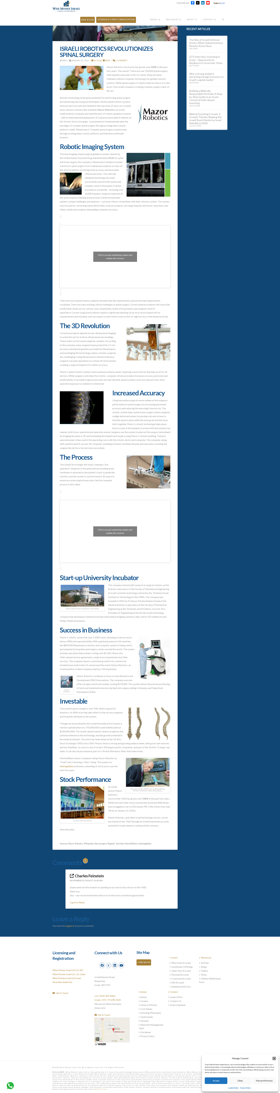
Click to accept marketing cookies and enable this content (115, 257)
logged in (69, 925)
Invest (174, 957)
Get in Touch (61, 993)
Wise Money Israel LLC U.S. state (68, 974)
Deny (240, 1080)
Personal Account (180, 974)
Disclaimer (145, 1032)
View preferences (264, 1080)
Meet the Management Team (151, 1026)
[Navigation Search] (223, 19)
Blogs (204, 966)
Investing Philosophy (150, 1012)
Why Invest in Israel (181, 962)
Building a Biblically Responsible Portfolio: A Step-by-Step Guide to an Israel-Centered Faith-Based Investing (206, 97)
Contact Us (175, 1001)
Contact (174, 991)
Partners (144, 1020)
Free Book (144, 962)
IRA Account (177, 982)
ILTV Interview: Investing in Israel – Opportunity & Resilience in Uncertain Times (206, 59)
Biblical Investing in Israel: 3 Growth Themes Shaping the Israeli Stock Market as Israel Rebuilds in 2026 (205, 119)
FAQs (204, 974)
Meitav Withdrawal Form (209, 980)
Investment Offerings (182, 966)
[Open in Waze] (100, 1043)
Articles (97, 60)
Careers (144, 1001)
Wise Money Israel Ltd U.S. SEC (68, 970)
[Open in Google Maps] (112, 1029)
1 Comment (121, 60)
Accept (216, 1080)
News (107, 60)
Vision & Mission (148, 1005)
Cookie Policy (233, 1088)
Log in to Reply (77, 902)
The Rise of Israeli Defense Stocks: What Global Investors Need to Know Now (206, 43)
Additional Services (181, 986)
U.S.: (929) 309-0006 (104, 995)
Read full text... (101, 1089)
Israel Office (176, 997)
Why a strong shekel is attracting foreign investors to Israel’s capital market (206, 76)
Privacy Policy (245, 1088)
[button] (274, 1058)
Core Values (146, 1008)
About (143, 991)
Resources (206, 957)
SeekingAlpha (67, 766)
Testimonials (146, 1016)
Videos (204, 970)
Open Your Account (181, 970)
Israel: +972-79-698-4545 (107, 999)
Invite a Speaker (178, 1005)
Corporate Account (181, 978)
